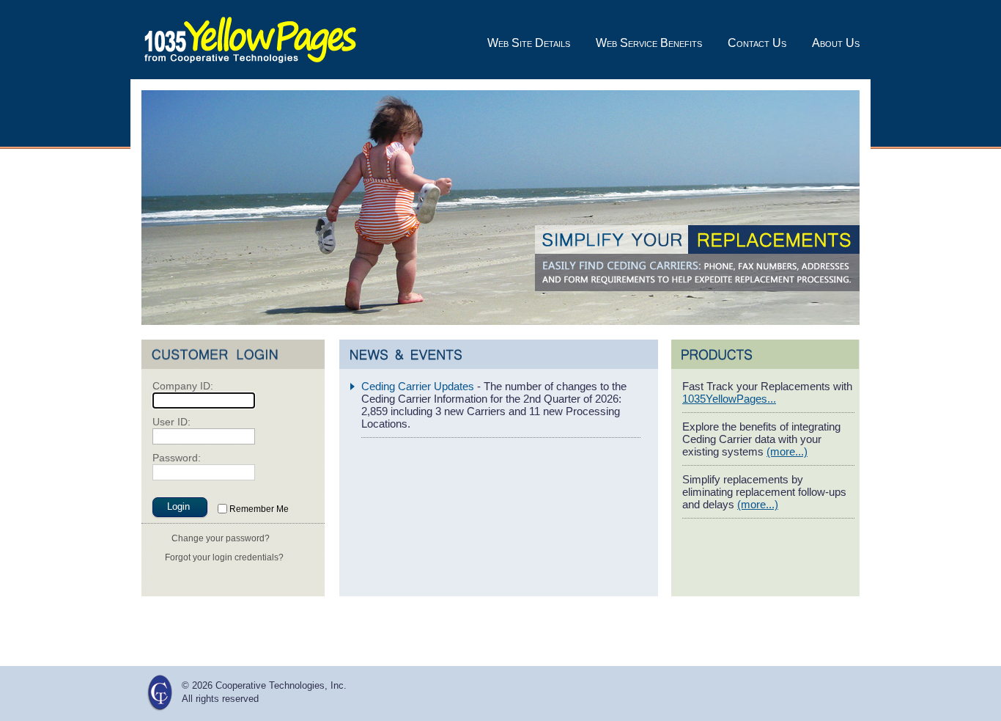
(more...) (787, 451)
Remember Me (259, 509)
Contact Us (757, 43)
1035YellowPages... (729, 398)
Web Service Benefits (649, 43)
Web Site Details (528, 43)
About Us (836, 43)
